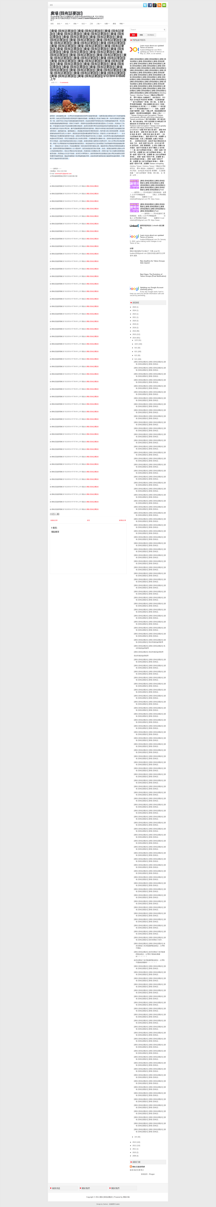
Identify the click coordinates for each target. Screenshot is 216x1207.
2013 (134, 1142)
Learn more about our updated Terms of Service (152, 46)
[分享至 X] (55, 514)
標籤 (141, 35)
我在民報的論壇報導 (141, 656)
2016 (134, 331)
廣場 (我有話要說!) (66, 13)
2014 (134, 338)
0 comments (64, 82)
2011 (134, 1149)
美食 (76, 23)
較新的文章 (54, 520)
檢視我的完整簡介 (137, 1170)
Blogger (151, 1174)
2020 (134, 321)
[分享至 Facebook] (58, 514)
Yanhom (105, 1204)
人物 (98, 23)
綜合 (67, 23)
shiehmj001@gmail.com (63, 173)
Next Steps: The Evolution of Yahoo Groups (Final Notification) (153, 275)
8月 (136, 351)
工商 (91, 23)
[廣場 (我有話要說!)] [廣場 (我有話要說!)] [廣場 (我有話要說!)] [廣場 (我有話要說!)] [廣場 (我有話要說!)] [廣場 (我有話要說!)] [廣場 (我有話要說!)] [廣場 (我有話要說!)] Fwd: (152, 185)
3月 (136, 1137)
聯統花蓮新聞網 (138, 1167)
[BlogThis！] (53, 514)
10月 (136, 344)
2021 (134, 317)
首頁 (51, 5)
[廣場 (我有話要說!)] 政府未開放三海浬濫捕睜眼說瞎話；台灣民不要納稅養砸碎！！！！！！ (149, 954)
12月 (136, 340)
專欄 (122, 23)
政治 (59, 23)
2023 (134, 314)
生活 (84, 23)
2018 (134, 328)
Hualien (117, 1204)
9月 (136, 348)
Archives (151, 35)
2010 (134, 1152)
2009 (134, 1156)
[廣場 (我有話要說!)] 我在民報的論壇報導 (148, 652)
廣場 (114, 23)
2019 (134, 324)
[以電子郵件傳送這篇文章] (51, 514)
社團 (107, 23)
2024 (134, 310)
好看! (132, 248)
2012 (134, 1145)
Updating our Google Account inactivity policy (151, 288)
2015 (134, 334)
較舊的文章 (122, 520)
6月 (136, 355)
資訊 (133, 35)
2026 (134, 307)
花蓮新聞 (112, 1204)
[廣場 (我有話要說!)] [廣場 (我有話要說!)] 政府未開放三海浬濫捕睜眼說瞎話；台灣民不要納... (149, 946)
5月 (136, 359)
